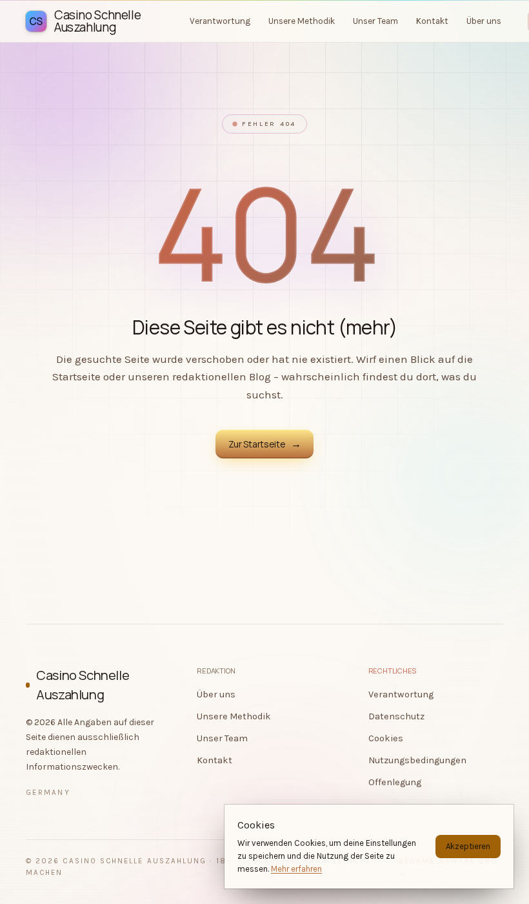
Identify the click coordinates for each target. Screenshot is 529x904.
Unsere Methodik (234, 716)
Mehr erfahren (296, 869)
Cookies (385, 738)
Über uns (216, 694)
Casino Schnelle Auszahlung (82, 684)
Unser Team (222, 738)
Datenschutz (396, 716)
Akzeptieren (468, 846)
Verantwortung (401, 694)
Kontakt (214, 760)
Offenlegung (394, 782)
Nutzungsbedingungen (417, 760)
